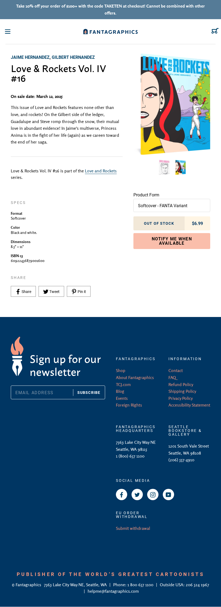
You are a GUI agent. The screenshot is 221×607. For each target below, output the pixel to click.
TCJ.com (123, 384)
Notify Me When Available (172, 241)
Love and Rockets (101, 170)
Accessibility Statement (189, 405)
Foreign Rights (129, 405)
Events (122, 398)
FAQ (172, 377)
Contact (175, 370)
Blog (120, 391)
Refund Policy (180, 384)
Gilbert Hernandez (73, 57)
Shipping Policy (182, 391)
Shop (120, 370)
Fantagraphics (29, 584)
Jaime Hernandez (30, 57)
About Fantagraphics (135, 377)
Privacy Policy (180, 398)
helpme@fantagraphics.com (113, 591)
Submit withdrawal (133, 528)
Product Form (146, 194)
